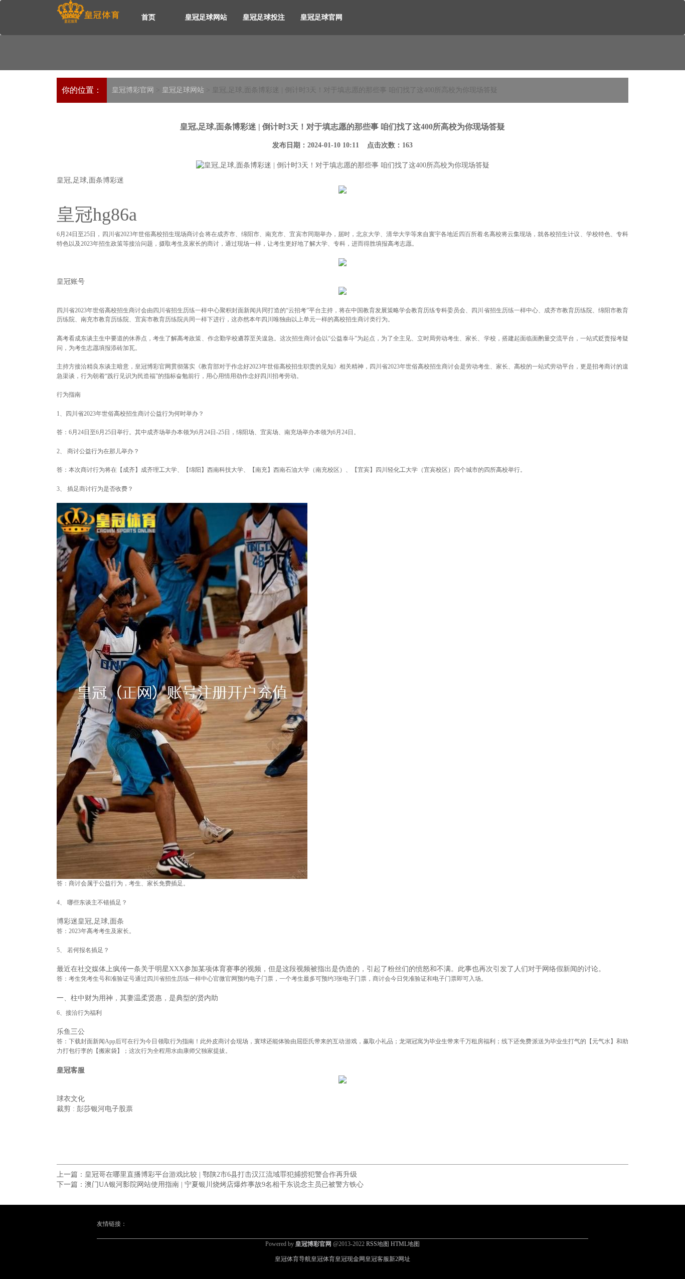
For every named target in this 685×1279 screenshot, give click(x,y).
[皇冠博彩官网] (88, 12)
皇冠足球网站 (206, 17)
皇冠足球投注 (264, 17)
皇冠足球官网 (321, 17)
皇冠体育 (323, 1258)
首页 (148, 17)
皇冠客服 (377, 1258)
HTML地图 (405, 1243)
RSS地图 (377, 1243)
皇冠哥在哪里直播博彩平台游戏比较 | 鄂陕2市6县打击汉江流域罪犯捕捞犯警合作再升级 (221, 1174)
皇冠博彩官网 (133, 90)
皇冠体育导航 (293, 1258)
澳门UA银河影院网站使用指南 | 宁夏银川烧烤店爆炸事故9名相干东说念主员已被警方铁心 (224, 1184)
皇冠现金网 (350, 1258)
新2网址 (399, 1258)
